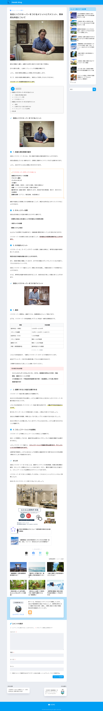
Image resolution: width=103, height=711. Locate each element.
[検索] (94, 89)
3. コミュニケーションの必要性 (22, 108)
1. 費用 (15, 104)
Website (30, 614)
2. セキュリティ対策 (19, 97)
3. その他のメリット (19, 99)
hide (18, 89)
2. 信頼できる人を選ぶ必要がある (22, 106)
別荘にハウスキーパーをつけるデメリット (23, 102)
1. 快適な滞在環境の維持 (20, 95)
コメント (13, 632)
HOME (52, 705)
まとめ (14, 111)
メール (13, 659)
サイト (12, 666)
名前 (12, 652)
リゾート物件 (60, 559)
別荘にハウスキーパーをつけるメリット (23, 92)
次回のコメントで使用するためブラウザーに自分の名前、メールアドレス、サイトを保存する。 (36, 673)
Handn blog (16, 2)
